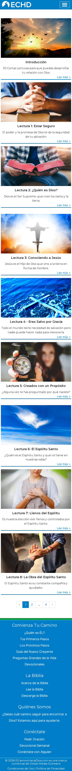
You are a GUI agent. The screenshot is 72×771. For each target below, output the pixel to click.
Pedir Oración (34, 739)
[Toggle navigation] (65, 4)
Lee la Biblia (34, 689)
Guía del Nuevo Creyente (34, 651)
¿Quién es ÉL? (34, 633)
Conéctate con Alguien (34, 752)
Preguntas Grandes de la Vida (34, 658)
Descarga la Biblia (34, 695)
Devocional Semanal (34, 745)
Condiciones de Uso (21, 768)
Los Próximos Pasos (34, 645)
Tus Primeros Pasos (34, 639)
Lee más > (64, 77)
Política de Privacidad (50, 768)
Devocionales (34, 664)
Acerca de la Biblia (34, 683)
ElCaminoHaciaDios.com (31, 760)
